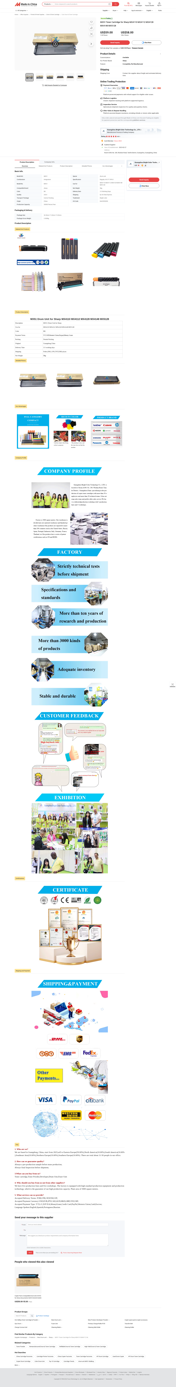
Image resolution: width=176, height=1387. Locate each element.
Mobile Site (132, 1372)
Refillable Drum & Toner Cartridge (69, 1346)
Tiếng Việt (134, 1374)
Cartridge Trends (69, 1361)
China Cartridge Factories (24, 1356)
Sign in (159, 5)
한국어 (104, 1374)
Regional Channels (112, 1372)
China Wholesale (79, 1372)
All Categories (21, 10)
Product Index (123, 1372)
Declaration (109, 1379)
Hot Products (38, 1372)
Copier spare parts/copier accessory (136, 1320)
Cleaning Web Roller (94, 1327)
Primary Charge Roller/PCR (96, 1324)
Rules (160, 10)
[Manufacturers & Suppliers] (26, 4)
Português (54, 1374)
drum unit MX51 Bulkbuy (86, 1361)
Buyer (114, 10)
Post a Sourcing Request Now (71, 1253)
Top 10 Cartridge (54, 1361)
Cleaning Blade (56, 1327)
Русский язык (70, 1374)
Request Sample (137, 48)
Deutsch (84, 1374)
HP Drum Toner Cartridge (136, 1356)
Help (125, 10)
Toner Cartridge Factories (84, 1356)
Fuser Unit (54, 1324)
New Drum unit (56, 1320)
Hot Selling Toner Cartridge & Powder (26, 1320)
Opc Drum (18, 1324)
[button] (117, 166)
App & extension (136, 10)
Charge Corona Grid (21, 1327)
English (40, 1374)
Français (61, 1374)
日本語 (110, 1374)
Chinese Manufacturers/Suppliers (64, 1372)
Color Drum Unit (40, 1361)
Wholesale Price (90, 1372)
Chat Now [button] (147, 43)
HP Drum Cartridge (102, 1356)
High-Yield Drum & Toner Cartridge (95, 1346)
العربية (99, 1374)
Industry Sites (101, 1372)
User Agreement (99, 1379)
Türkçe (128, 1374)
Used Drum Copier (118, 1356)
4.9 (136, 165)
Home (16, 14)
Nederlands (92, 1374)
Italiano (78, 1374)
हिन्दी (115, 1374)
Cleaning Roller (129, 1327)
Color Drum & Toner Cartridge (70, 14)
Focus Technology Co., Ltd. (74, 1379)
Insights (139, 1372)
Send (30, 1252)
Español (47, 1374)
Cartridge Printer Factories (45, 1356)
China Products (48, 1372)
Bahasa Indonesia (144, 1374)
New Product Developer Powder (98, 1320)
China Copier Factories (65, 1356)
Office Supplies (24, 14)
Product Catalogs (43, 1316)
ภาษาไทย (121, 1374)
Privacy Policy (118, 1379)
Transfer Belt (129, 1324)
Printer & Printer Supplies (37, 14)
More (16, 1365)
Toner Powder (20, 1346)
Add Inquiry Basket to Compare (56, 85)
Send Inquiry (115, 43)
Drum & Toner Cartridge (52, 14)
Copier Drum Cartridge (23, 1361)
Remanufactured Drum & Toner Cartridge (42, 1346)
